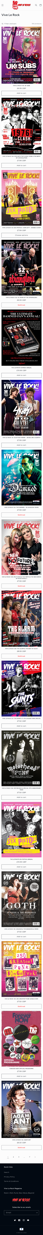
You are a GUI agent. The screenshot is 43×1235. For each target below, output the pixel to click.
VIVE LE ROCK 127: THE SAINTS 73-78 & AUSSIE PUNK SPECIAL (21, 718)
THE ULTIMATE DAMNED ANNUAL (22, 367)
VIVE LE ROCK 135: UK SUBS (21, 85)
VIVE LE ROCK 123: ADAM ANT (21, 1140)
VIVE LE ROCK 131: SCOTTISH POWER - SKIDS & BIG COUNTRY (21, 437)
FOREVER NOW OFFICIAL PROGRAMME (22, 1068)
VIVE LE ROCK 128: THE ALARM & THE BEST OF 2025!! (21, 648)
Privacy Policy (9, 1177)
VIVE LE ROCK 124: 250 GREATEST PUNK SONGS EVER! (21, 999)
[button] (2, 5)
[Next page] (35, 1157)
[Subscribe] (36, 1212)
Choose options (21, 235)
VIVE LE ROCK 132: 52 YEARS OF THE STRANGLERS (21, 297)
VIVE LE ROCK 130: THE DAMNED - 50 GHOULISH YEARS (21, 507)
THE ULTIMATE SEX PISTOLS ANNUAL (21, 859)
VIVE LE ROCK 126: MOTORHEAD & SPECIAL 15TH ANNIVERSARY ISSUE (21, 789)
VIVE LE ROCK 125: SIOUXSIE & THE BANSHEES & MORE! (21, 929)
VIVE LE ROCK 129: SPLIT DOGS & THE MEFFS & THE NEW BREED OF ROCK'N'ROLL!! (21, 577)
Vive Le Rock (23, 1232)
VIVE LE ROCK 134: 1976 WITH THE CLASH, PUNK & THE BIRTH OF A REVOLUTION (21, 157)
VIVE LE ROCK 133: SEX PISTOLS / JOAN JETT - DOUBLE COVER (21, 227)
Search (6, 1172)
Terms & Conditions (11, 1181)
